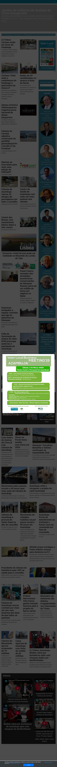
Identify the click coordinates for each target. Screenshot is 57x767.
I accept (28, 765)
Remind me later (48, 762)
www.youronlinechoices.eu (15, 763)
